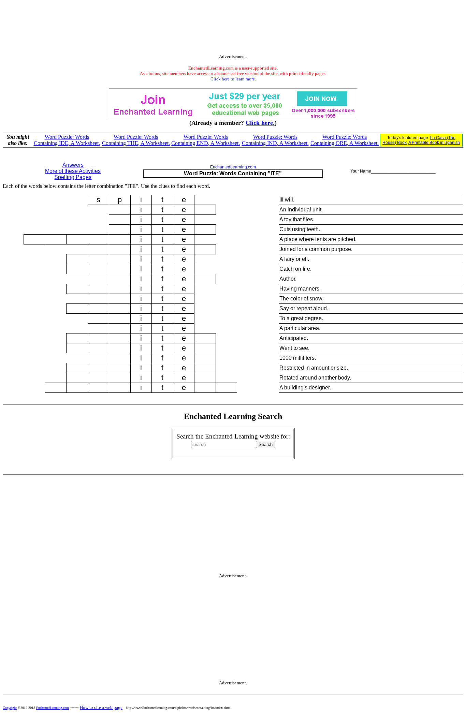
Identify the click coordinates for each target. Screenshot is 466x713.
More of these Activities (73, 171)
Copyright (10, 708)
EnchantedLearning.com (233, 167)
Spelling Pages (72, 177)
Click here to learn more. (233, 78)
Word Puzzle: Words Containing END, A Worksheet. (205, 140)
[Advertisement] (233, 28)
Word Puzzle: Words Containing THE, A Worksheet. (136, 140)
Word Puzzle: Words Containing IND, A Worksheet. (275, 140)
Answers (73, 165)
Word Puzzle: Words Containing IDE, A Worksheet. (67, 140)
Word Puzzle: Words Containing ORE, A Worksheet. (344, 140)
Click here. (260, 122)
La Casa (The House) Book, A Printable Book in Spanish (421, 140)
